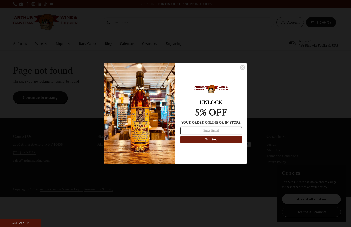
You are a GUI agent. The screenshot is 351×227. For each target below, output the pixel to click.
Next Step (211, 139)
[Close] (242, 67)
